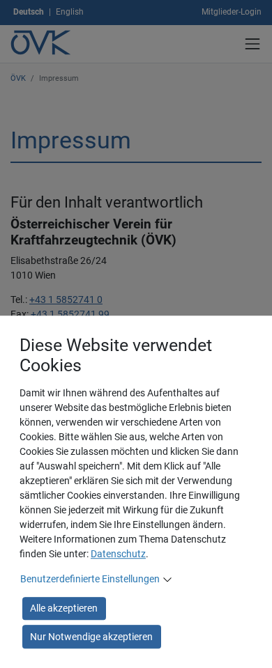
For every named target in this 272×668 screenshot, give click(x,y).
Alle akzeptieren (64, 608)
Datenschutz (118, 553)
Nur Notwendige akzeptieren (91, 636)
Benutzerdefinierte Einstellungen (90, 578)
